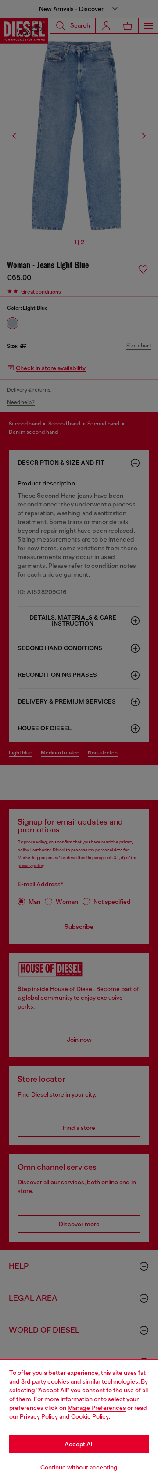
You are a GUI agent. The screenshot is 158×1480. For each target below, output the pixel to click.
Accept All (79, 1444)
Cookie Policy (90, 1416)
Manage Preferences (97, 1407)
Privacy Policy (39, 1416)
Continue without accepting (79, 1467)
